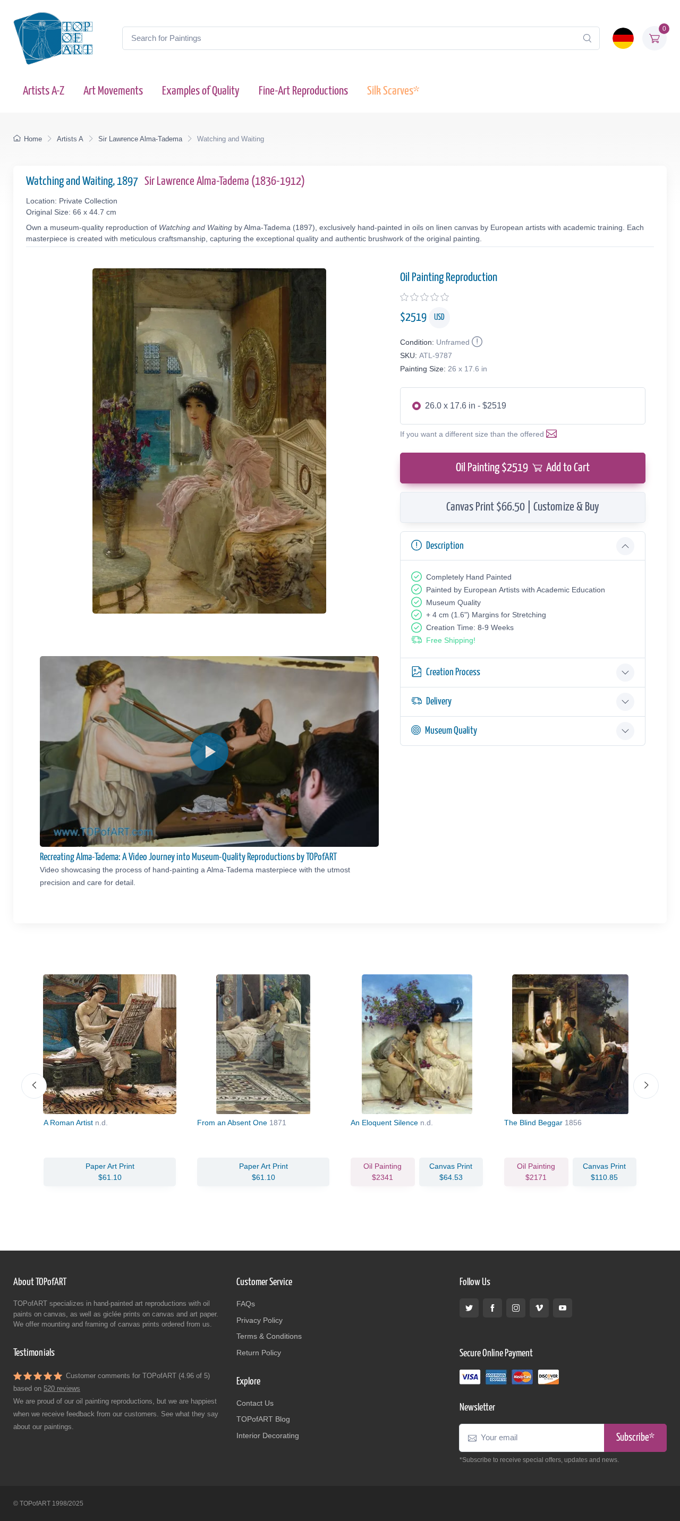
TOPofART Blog (263, 1419)
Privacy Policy (259, 1320)
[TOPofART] (53, 38)
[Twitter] (469, 1308)
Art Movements (113, 91)
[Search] (587, 38)
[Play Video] (209, 752)
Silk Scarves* (393, 91)
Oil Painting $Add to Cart (523, 468)
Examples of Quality (201, 91)
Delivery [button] (439, 701)
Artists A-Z (43, 91)
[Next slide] (646, 1086)
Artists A (70, 139)
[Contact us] (553, 434)
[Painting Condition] (476, 342)
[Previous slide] (34, 1086)
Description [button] (445, 546)
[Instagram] (515, 1308)
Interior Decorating (267, 1435)
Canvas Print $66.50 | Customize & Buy (522, 507)
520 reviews (62, 1388)
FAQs (245, 1303)
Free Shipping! (450, 640)
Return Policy (258, 1352)
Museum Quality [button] (451, 731)
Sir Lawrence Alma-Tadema (140, 139)
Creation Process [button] (453, 672)
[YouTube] (562, 1308)
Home (33, 139)
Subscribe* (635, 1438)
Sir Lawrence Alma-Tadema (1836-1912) (224, 181)
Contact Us (255, 1403)
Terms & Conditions (269, 1336)
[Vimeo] (539, 1308)
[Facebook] (492, 1308)
